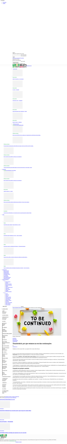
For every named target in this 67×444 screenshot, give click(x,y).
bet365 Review (6, 273)
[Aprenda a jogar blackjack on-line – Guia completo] (9, 232)
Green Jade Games (8, 287)
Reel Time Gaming (8, 302)
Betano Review (6, 270)
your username (23, 54)
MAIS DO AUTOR (12, 399)
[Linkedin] (24, 350)
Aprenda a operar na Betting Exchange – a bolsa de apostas (14, 246)
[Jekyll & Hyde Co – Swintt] (9, 188)
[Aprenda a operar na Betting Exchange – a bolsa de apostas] (9, 243)
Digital (3, 373)
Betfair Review (6, 271)
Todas (14, 125)
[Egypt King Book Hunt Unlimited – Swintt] (18, 108)
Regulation (4, 374)
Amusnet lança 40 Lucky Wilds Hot (10, 397)
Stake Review (6, 276)
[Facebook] (14, 350)
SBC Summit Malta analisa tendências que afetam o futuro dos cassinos (16, 202)
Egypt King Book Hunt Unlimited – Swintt (20, 111)
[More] (30, 350)
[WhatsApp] (20, 350)
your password (23, 55)
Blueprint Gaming (8, 285)
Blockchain (4, 361)
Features (3, 362)
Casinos (3, 343)
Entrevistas (8, 170)
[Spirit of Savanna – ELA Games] (18, 76)
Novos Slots (4, 318)
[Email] (27, 350)
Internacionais (17, 125)
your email (23, 61)
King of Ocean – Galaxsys (17, 122)
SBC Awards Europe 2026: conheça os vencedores (13, 156)
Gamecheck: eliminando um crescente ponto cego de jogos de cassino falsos (17, 212)
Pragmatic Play (8, 298)
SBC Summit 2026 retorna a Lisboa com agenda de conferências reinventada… (27, 135)
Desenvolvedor (15, 340)
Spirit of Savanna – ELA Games (18, 79)
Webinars (4, 386)
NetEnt (6, 293)
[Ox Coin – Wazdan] (18, 86)
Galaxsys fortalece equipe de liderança (12, 396)
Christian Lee (15, 346)
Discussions (4, 379)
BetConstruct (7, 281)
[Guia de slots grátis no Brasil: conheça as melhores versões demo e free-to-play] (9, 254)
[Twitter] (17, 350)
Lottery (3, 337)
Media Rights (4, 367)
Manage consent (19, 441)
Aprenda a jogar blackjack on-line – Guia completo (13, 235)
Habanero (7, 288)
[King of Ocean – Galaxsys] (18, 119)
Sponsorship (4, 366)
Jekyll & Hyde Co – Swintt (8, 191)
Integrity (4, 368)
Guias (3, 214)
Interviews (4, 384)
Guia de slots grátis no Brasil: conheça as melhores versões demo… (15, 257)
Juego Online (4, 341)
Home (14, 307)
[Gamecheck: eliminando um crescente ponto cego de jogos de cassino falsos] (5, 407)
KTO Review (6, 275)
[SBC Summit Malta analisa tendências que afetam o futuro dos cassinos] (9, 199)
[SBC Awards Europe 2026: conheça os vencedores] (9, 153)
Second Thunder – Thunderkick (6, 421)
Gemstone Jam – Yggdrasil (17, 100)
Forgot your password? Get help (18, 58)
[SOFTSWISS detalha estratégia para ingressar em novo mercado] (5, 429)
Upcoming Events (5, 390)
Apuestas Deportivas (6, 342)
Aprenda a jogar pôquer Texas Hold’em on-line (12, 224)
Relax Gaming (7, 303)
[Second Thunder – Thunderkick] (5, 418)
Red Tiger (7, 301)
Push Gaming (7, 299)
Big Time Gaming (8, 283)
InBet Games (7, 289)
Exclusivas (4, 169)
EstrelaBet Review (7, 274)
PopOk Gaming (8, 297)
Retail (3, 325)
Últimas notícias (16, 124)
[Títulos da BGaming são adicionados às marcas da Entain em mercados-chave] (9, 164)
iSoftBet (6, 290)
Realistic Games (8, 300)
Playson (6, 296)
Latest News (4, 331)
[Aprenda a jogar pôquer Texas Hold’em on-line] (9, 221)
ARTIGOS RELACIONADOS (4, 399)
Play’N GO (7, 294)
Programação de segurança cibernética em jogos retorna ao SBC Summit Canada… (18, 145)
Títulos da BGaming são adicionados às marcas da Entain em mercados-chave (18, 167)
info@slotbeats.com (12, 440)
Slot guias (4, 319)
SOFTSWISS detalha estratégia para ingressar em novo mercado (13, 432)
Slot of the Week (13, 170)
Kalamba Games (8, 291)
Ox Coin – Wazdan (16, 89)
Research (4, 380)
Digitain (6, 286)
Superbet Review (7, 278)
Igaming (3, 329)
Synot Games (7, 304)
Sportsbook (4, 323)
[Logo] (16, 67)
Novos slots (15, 68)
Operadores (4, 269)
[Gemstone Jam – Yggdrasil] (18, 97)
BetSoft (6, 282)
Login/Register (4, 378)
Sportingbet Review (7, 277)
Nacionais (21, 125)
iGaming (3, 324)
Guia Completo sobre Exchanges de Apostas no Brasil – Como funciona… (17, 267)
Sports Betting (5, 335)
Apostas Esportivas (5, 347)
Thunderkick (15, 341)
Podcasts (4, 385)
